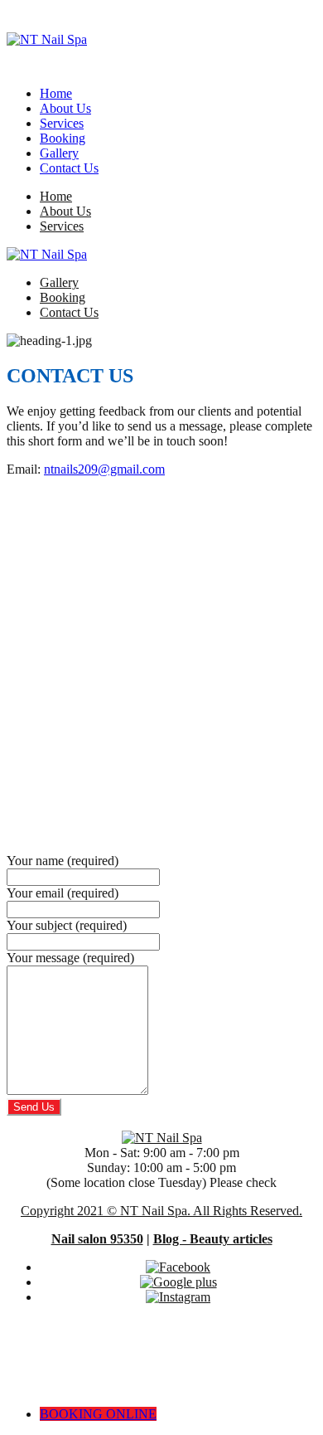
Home (56, 93)
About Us (65, 108)
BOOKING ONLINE (98, 1414)
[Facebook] (178, 1267)
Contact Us (69, 168)
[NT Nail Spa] (47, 39)
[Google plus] (178, 1282)
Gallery (59, 153)
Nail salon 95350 (97, 1239)
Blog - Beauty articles (212, 1239)
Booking (62, 138)
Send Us (34, 1107)
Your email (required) (62, 893)
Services (62, 123)
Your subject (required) (67, 925)
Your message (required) (70, 958)
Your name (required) (62, 861)
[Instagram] (178, 1297)
